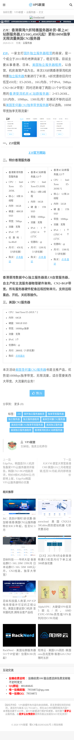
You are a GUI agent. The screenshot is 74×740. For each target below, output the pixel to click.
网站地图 (58, 724)
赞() (39, 393)
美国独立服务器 (54, 425)
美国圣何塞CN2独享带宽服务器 (27, 105)
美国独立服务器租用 (47, 64)
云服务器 (30, 12)
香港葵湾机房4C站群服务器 (29, 93)
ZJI (5, 53)
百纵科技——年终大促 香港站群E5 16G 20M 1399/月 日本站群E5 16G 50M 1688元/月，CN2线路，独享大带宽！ (19, 567)
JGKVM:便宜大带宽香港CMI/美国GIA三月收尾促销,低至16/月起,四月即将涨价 (55, 469)
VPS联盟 (37, 5)
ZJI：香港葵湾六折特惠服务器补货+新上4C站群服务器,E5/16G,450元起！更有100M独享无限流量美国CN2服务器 (36, 34)
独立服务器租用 (31, 419)
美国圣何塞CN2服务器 (30, 369)
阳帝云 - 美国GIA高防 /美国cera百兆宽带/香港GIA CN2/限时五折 (54, 654)
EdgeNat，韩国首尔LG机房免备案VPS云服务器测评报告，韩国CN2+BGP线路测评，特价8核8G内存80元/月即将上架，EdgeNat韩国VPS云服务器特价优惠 (19, 473)
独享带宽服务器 (56, 414)
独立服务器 (16, 76)
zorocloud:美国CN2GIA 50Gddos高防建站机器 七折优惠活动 (54, 525)
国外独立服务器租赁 (38, 53)
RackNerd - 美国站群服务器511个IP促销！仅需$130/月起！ (19, 654)
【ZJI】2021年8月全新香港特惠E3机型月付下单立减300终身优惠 (54, 559)
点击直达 (20, 356)
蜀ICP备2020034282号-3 (41, 724)
